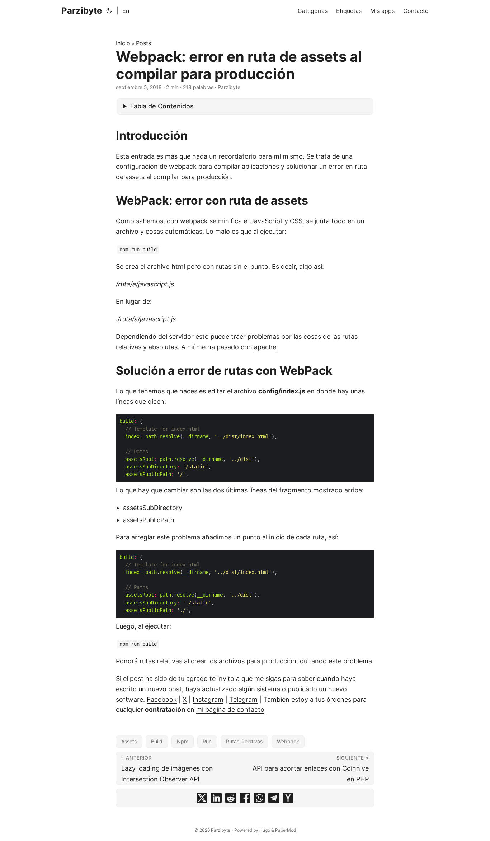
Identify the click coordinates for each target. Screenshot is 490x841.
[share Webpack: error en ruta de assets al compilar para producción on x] (202, 798)
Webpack (288, 741)
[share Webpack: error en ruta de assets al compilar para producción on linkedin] (216, 798)
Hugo (264, 830)
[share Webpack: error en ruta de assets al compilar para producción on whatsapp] (259, 798)
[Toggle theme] (109, 11)
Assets (129, 741)
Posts (143, 43)
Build (156, 741)
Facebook (162, 699)
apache (265, 347)
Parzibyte (81, 10)
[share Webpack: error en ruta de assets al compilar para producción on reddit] (230, 798)
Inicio (123, 43)
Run (207, 741)
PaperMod (285, 830)
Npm (182, 741)
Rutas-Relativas (244, 741)
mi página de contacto (230, 709)
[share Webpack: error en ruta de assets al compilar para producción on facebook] (245, 798)
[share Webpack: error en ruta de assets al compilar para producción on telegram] (273, 798)
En (125, 10)
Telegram (243, 699)
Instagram (208, 699)
